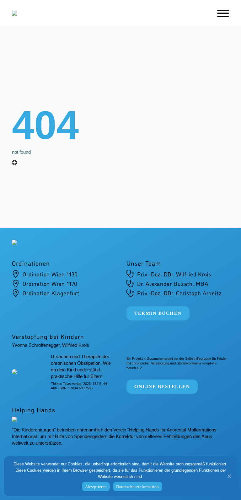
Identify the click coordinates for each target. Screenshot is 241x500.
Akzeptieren (96, 486)
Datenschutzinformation (137, 486)
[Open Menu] (223, 13)
